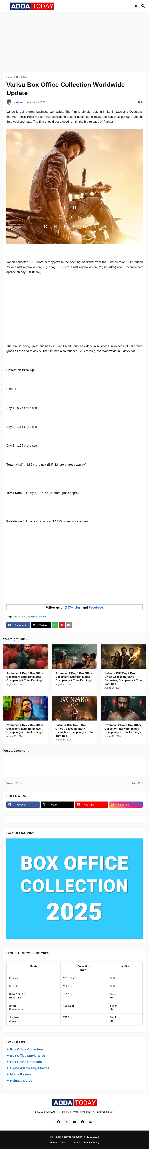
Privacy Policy (91, 1142)
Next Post (137, 783)
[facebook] (58, 1122)
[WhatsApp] (55, 625)
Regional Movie (37, 616)
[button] (5, 6)
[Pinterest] (62, 625)
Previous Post (13, 783)
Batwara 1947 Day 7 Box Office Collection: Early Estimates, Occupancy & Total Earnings (123, 678)
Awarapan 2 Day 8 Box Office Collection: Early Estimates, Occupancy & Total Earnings (73, 677)
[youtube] (74, 1122)
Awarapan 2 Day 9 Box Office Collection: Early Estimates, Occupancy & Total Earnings (24, 677)
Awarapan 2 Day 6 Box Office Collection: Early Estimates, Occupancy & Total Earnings (123, 728)
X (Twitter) (73, 607)
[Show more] (76, 625)
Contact (75, 1142)
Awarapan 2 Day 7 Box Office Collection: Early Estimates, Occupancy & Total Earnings (24, 728)
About (64, 1142)
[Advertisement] (74, 42)
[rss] (90, 1122)
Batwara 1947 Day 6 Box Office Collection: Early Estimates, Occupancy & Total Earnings (74, 730)
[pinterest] (82, 1122)
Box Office (22, 77)
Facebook (96, 607)
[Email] (69, 625)
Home (9, 77)
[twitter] (66, 1122)
